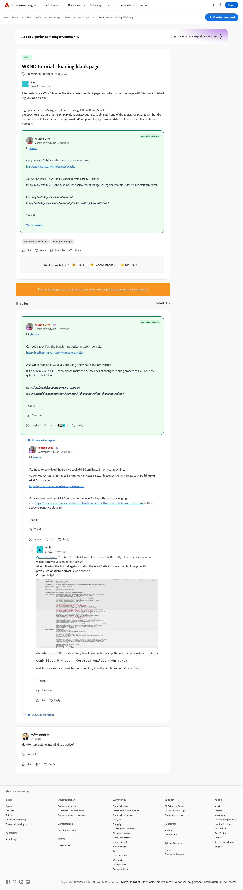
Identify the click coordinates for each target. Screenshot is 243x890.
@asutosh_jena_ (46, 557)
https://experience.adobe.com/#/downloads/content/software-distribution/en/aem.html (89, 503)
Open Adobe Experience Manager (199, 36)
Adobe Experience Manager (48, 17)
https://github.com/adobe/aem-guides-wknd (56, 486)
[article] (92, 375)
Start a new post (117, 289)
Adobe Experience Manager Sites (80, 17)
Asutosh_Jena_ (43, 138)
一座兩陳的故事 (40, 734)
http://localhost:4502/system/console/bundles (50, 166)
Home (6, 17)
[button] (221, 17)
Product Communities (22, 17)
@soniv (33, 148)
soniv (34, 81)
